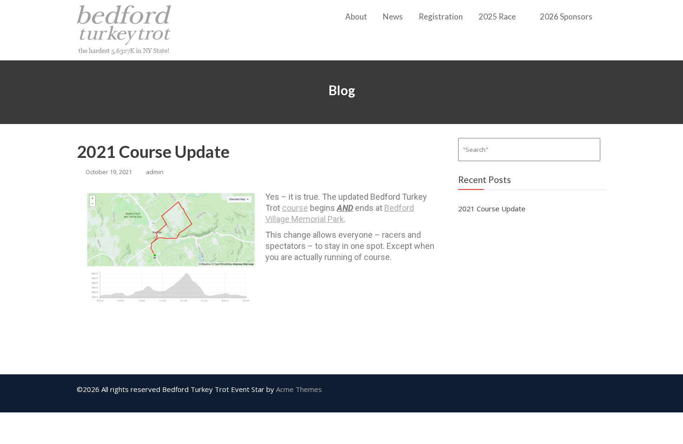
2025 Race (497, 16)
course (295, 208)
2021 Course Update (153, 151)
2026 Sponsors (566, 16)
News (393, 16)
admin (155, 172)
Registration (441, 16)
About (356, 16)
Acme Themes (299, 389)
